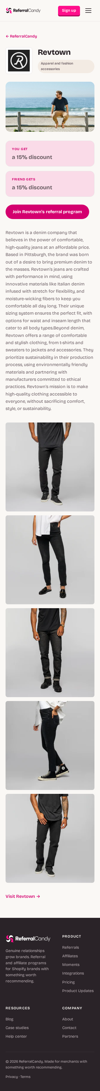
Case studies (17, 1027)
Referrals (70, 947)
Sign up (69, 10)
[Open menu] (88, 10)
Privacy (12, 1077)
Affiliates (70, 956)
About (67, 1019)
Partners (70, 1036)
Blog (9, 1019)
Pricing (68, 982)
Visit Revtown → (23, 896)
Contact (69, 1027)
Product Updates (78, 990)
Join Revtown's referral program (47, 211)
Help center (16, 1036)
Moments (70, 964)
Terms (25, 1077)
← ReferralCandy (21, 36)
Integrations (73, 973)
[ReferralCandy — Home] (23, 10)
